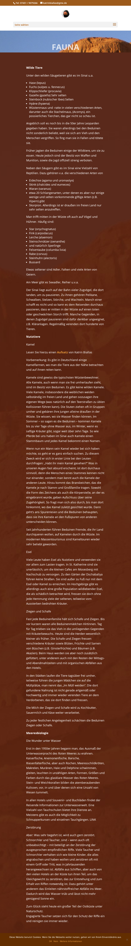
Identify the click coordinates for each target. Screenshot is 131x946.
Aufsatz (62, 352)
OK (50, 941)
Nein (56, 941)
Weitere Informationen (71, 941)
